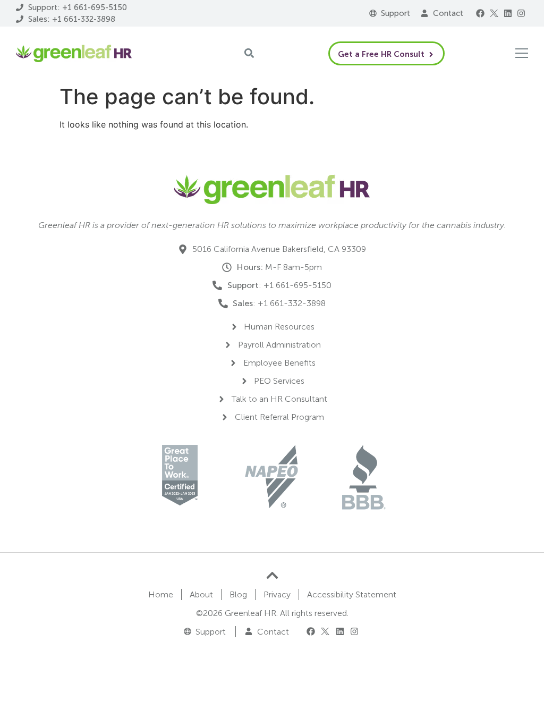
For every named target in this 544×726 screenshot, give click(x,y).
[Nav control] (521, 53)
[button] (481, 13)
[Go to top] (272, 575)
